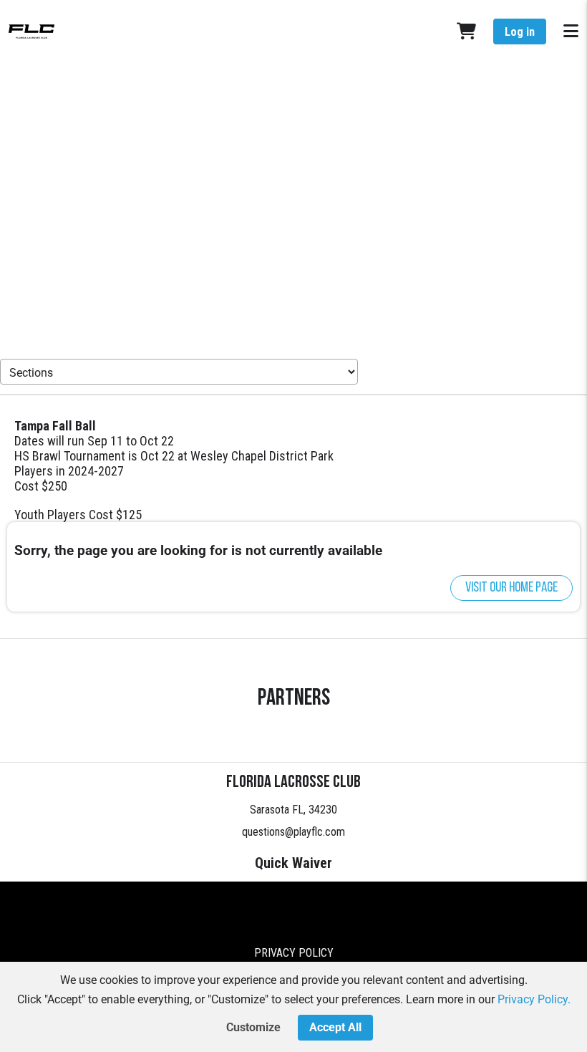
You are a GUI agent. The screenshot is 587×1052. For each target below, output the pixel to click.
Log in (520, 32)
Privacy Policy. (534, 999)
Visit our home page (511, 588)
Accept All (335, 1027)
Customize (253, 1027)
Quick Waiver (293, 863)
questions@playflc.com (293, 832)
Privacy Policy (294, 953)
